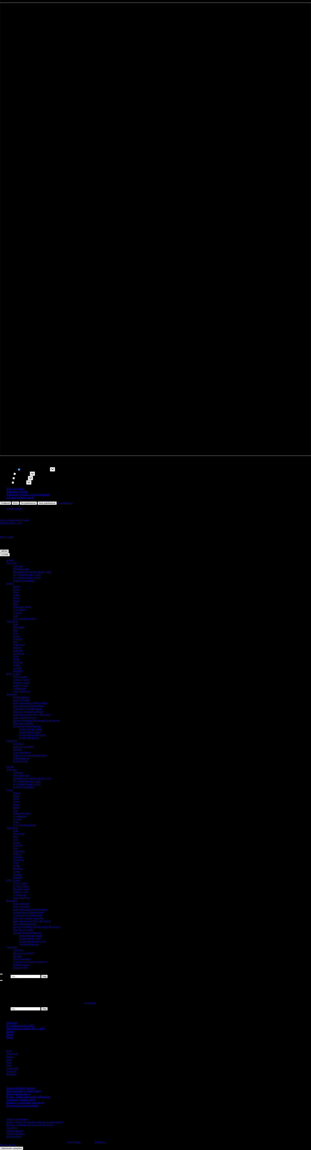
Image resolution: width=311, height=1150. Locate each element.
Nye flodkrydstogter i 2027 (27, 577)
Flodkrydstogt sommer (30, 729)
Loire (15, 615)
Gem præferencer (47, 503)
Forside (10, 560)
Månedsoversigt (21, 569)
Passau (16, 636)
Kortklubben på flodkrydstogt (28, 706)
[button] (155, 229)
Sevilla (16, 659)
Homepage (90, 1003)
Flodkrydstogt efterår (30, 732)
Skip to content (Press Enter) (14, 520)
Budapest (18, 671)
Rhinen (16, 586)
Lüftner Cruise (20, 685)
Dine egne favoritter (23, 723)
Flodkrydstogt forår (29, 738)
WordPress (99, 1142)
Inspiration (11, 694)
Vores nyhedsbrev (22, 752)
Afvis (15, 503)
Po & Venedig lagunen (24, 618)
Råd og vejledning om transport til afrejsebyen (36, 720)
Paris (15, 641)
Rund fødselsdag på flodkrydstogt (30, 703)
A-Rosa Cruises (21, 679)
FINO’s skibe (13, 673)
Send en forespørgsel (23, 580)
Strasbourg (18, 653)
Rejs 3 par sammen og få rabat (28, 711)
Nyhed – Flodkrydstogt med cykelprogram (28, 1096)
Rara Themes (74, 1142)
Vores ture (11, 563)
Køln (15, 624)
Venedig (17, 668)
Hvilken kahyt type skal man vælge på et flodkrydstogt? (34, 1122)
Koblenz (17, 647)
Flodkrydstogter (21, 697)
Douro (16, 598)
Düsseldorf (18, 627)
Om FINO (11, 740)
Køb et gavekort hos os (25, 717)
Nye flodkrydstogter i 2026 (27, 574)
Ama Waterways (21, 691)
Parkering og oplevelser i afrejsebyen (32, 714)
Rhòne (16, 601)
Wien (15, 630)
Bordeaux (18, 662)
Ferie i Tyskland (21, 700)
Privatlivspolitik (14, 508)
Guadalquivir (19, 609)
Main (15, 604)
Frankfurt (18, 639)
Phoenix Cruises (21, 682)
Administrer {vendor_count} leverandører (27, 494)
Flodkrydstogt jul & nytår (32, 735)
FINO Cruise (6, 537)
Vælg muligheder (15, 488)
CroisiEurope (20, 688)
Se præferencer (28, 503)
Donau (16, 589)
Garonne (17, 612)
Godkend (5, 503)
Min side (17, 749)
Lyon (15, 633)
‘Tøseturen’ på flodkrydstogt (27, 708)
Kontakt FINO (20, 761)
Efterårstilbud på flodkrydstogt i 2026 (32, 572)
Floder (9, 583)
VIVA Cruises (20, 676)
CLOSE (4, 554)
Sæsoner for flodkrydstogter (27, 726)
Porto (15, 656)
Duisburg (18, 650)
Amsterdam (19, 644)
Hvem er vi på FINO (23, 746)
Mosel (16, 592)
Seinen (16, 595)
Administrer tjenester (17, 491)
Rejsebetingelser (21, 758)
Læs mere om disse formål (19, 497)
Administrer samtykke (11, 1148)
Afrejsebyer (12, 621)
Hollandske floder (22, 607)
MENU (4, 551)
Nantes (16, 665)
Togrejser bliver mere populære (22, 1105)
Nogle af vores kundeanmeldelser (30, 755)
